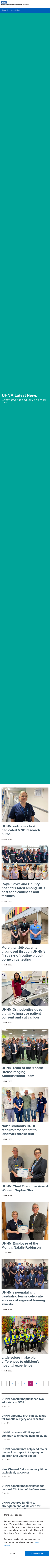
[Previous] (4, 1383)
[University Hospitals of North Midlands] (15, 3)
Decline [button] (12, 1553)
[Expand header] (46, 4)
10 (37, 1383)
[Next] (45, 1383)
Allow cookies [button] (37, 1553)
